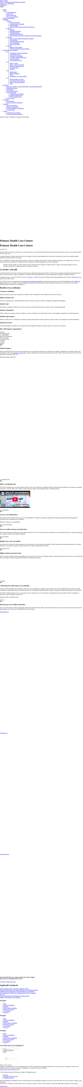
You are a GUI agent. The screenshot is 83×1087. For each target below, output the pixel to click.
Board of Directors (11, 15)
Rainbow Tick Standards (16, 47)
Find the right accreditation (10, 1008)
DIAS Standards (14, 25)
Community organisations (16, 56)
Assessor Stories (10, 110)
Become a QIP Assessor (12, 107)
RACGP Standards (14, 43)
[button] (8, 982)
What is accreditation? (9, 18)
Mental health (13, 72)
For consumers (10, 101)
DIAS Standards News (15, 96)
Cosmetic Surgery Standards (17, 24)
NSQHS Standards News (16, 95)
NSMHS (12, 30)
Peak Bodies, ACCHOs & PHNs (18, 76)
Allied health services (15, 54)
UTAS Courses (10, 98)
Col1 (7, 51)
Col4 (7, 78)
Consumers (6, 99)
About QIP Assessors (11, 105)
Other (11, 83)
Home (4, 9)
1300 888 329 (10, 3)
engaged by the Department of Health (32, 281)
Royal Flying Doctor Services (17, 80)
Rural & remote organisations (17, 82)
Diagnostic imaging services (17, 66)
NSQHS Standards (14, 32)
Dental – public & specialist (17, 64)
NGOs (11, 75)
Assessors (5, 104)
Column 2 (9, 28)
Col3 (7, 70)
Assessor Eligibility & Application (15, 108)
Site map (5, 1075)
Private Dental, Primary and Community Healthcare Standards (26, 35)
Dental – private (14, 63)
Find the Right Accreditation (10, 50)
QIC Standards (13, 40)
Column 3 (9, 37)
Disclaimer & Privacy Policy (10, 1076)
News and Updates (11, 92)
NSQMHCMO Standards (16, 34)
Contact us (6, 1012)
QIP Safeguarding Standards (17, 41)
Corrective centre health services (18, 57)
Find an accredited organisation (14, 102)
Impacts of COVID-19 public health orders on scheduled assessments (24, 86)
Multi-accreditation (14, 73)
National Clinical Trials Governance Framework (22, 27)
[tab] (41, 332)
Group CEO (9, 14)
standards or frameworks (19, 353)
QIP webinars (9, 89)
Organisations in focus (12, 91)
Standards (5, 19)
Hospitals (12, 69)
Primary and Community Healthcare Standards (22, 38)
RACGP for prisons (15, 44)
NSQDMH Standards (15, 31)
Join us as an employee (12, 16)
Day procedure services (16, 60)
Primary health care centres (17, 79)
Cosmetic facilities (14, 59)
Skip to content (4, 0)
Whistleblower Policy (8, 1078)
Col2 (7, 62)
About (4, 11)
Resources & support (8, 1009)
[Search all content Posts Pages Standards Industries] (8, 1050)
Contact (5, 111)
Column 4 (9, 46)
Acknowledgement (11, 12)
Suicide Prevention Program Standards (19, 48)
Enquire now (3, 3)
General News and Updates (17, 94)
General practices (14, 67)
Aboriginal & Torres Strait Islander (18, 53)
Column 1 (9, 21)
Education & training (11, 88)
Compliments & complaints (13, 112)
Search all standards (15, 22)
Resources (6, 85)
